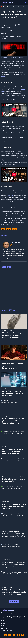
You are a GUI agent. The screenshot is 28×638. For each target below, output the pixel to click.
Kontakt (3, 626)
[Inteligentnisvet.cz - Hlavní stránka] (7, 2)
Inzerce (3, 623)
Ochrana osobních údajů (7, 630)
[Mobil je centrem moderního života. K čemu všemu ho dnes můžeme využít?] (14, 465)
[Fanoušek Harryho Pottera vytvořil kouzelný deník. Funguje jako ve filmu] (14, 352)
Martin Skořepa (4, 20)
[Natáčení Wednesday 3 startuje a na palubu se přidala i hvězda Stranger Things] (14, 578)
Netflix (3, 76)
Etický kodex (4, 628)
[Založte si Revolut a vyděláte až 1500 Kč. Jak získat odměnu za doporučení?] (14, 551)
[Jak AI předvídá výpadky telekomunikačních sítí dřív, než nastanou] (14, 379)
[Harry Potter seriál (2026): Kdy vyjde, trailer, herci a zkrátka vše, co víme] (14, 493)
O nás (2, 621)
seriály (14, 229)
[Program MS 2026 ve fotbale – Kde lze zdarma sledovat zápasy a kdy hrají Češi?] (14, 438)
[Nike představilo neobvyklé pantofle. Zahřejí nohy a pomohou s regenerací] (14, 321)
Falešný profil (5, 135)
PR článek (4, 388)
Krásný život (9, 195)
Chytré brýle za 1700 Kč (20, 7)
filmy (3, 229)
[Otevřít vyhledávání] (23, 2)
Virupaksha (11, 160)
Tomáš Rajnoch (5, 330)
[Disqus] (14, 288)
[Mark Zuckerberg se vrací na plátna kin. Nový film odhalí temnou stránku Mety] (14, 407)
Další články (14, 601)
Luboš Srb (4, 559)
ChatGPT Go (6, 7)
